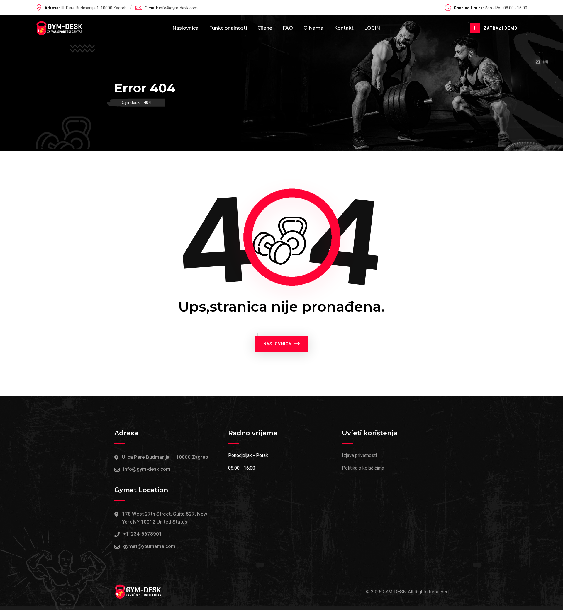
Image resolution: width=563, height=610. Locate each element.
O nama (313, 28)
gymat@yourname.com (149, 546)
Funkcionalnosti (228, 28)
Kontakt (344, 28)
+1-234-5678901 (142, 534)
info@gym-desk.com (178, 8)
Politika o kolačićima (363, 468)
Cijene (264, 28)
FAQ (288, 28)
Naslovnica (185, 28)
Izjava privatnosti (359, 455)
